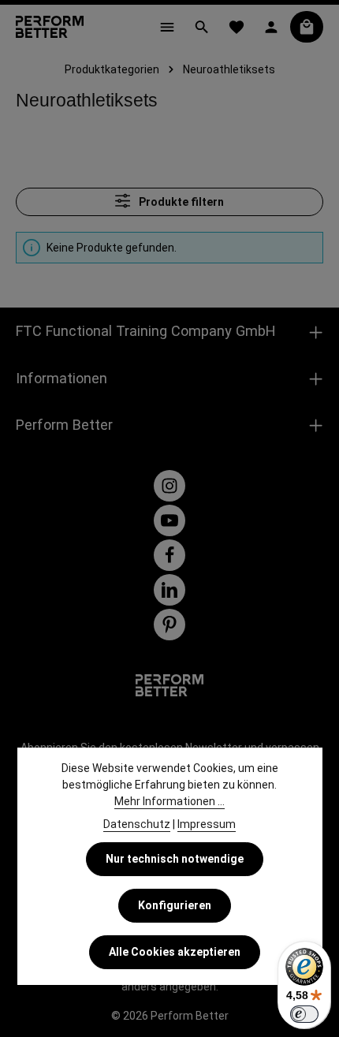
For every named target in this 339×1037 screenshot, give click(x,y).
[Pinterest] (169, 624)
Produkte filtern (180, 202)
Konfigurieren (174, 905)
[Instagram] (169, 486)
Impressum (206, 824)
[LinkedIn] (169, 590)
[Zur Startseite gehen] (50, 27)
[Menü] (167, 27)
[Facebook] (169, 555)
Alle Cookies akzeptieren (174, 952)
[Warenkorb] (306, 27)
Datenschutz (136, 824)
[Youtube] (169, 520)
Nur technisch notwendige (175, 858)
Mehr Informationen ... (169, 801)
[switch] (304, 1014)
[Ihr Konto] (271, 27)
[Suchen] (202, 27)
